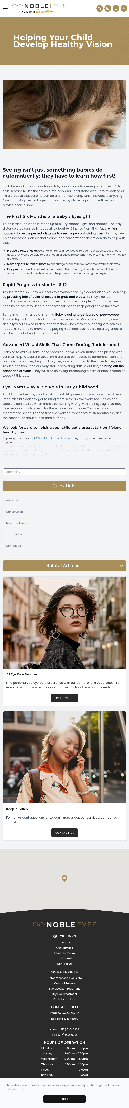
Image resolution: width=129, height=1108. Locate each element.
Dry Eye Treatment (64, 994)
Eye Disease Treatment (64, 989)
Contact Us (13, 546)
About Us (12, 500)
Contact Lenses (64, 983)
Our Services (14, 512)
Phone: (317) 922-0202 (64, 1029)
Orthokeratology (64, 999)
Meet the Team (16, 523)
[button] (5, 8)
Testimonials (14, 534)
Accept (65, 1099)
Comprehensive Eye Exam (64, 978)
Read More (64, 698)
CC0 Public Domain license (52, 438)
